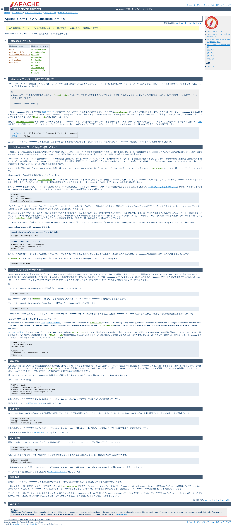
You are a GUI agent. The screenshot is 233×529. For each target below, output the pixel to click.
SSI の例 (210, 53)
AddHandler (36, 57)
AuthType (35, 62)
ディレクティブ (203, 5)
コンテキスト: (17, 133)
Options (35, 55)
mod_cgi (13, 57)
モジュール (191, 5)
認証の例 (210, 50)
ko (194, 23)
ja (190, 23)
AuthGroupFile (38, 70)
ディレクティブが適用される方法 (162, 187)
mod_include (15, 60)
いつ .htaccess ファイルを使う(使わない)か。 (218, 40)
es (181, 23)
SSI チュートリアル (41, 432)
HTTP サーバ (17, 13)
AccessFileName (38, 50)
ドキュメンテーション (33, 13)
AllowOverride (38, 52)
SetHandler (36, 60)
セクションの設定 (15, 332)
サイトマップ (226, 5)
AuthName (35, 65)
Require (35, 73)
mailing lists (122, 514)
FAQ (212, 5)
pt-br (199, 23)
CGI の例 (210, 56)
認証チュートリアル (36, 403)
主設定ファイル (48, 112)
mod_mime (13, 62)
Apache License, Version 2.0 (24, 524)
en (177, 23)
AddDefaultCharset (25, 122)
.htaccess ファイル (214, 31)
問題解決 (210, 59)
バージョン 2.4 (50, 13)
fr (186, 23)
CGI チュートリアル (57, 472)
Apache (7, 13)
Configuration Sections (50, 323)
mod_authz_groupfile (19, 55)
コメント (210, 67)
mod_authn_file (16, 52)
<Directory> (157, 168)
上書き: (14, 136)
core (11, 50)
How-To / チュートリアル (68, 13)
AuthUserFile (37, 68)
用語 (217, 5)
